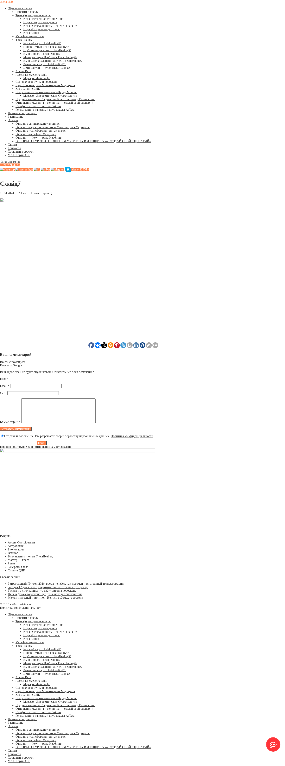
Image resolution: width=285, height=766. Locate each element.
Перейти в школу (27, 11)
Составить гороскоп (21, 151)
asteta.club (6, 1)
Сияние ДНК (16, 570)
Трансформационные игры (33, 15)
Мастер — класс (18, 560)
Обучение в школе (20, 8)
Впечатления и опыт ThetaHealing (30, 556)
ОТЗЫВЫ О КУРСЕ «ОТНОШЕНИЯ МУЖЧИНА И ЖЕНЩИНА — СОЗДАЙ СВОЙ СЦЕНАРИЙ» (83, 141)
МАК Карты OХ (19, 155)
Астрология (15, 546)
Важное (13, 553)
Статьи (12, 144)
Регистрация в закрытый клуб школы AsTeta (45, 109)
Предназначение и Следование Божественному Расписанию (55, 99)
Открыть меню (10, 161)
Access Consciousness (21, 542)
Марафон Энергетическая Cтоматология (50, 95)
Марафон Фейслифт (36, 78)
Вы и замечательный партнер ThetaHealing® (52, 60)
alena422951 (80, 169)
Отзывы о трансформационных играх (41, 130)
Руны (11, 563)
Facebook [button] (6, 365)
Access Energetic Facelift (31, 74)
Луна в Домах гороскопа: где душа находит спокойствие (45, 594)
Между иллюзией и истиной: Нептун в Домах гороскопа (45, 597)
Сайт (3, 393)
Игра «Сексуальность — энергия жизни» (51, 25)
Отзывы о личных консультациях (38, 123)
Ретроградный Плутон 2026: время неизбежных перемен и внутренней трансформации (66, 583)
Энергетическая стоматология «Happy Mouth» (46, 92)
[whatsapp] (7, 169)
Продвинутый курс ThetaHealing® (46, 46)
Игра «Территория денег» (40, 22)
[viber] (45, 169)
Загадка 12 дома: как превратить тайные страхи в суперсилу (48, 587)
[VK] (37, 169)
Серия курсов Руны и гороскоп (36, 81)
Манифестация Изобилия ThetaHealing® (50, 57)
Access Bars (23, 71)
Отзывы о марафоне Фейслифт (36, 134)
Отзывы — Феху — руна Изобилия (39, 137)
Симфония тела (18, 567)
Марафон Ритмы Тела (30, 36)
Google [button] (17, 365)
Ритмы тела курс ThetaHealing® (44, 64)
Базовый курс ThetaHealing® (42, 43)
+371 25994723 (10, 165)
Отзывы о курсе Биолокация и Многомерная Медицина (53, 127)
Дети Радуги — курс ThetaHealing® (46, 67)
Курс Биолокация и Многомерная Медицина (45, 85)
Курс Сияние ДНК (28, 88)
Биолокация (16, 549)
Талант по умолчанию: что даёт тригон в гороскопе (42, 590)
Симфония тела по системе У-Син (38, 106)
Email (5, 386)
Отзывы (13, 120)
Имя (4, 378)
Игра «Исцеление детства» (41, 29)
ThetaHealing (24, 39)
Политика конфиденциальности (132, 436)
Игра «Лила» (32, 32)
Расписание (15, 116)
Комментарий (10, 421)
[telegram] (57, 169)
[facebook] (24, 169)
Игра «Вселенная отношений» (43, 18)
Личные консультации (22, 113)
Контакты (14, 148)
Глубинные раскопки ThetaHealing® (47, 50)
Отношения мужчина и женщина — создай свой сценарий (54, 102)
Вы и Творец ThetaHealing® (41, 53)
